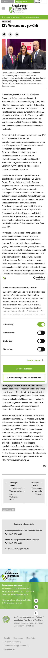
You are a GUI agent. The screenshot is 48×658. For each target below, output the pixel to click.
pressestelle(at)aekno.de (18, 549)
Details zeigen (33, 360)
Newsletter (31, 638)
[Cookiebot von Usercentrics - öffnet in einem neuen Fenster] (34, 278)
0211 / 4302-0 (10, 591)
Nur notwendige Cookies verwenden (24, 377)
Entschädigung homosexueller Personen (37, 488)
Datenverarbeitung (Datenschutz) (16, 646)
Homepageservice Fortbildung (21, 2)
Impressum (18, 638)
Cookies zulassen (24, 369)
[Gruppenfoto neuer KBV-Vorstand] (24, 54)
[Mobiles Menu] (3, 8)
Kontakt (7, 638)
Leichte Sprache (38, 1)
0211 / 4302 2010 (14, 534)
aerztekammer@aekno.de (18, 594)
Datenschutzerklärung (12, 642)
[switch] (41, 333)
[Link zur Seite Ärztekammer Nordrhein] (2, 17)
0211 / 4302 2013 (14, 543)
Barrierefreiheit (9, 649)
